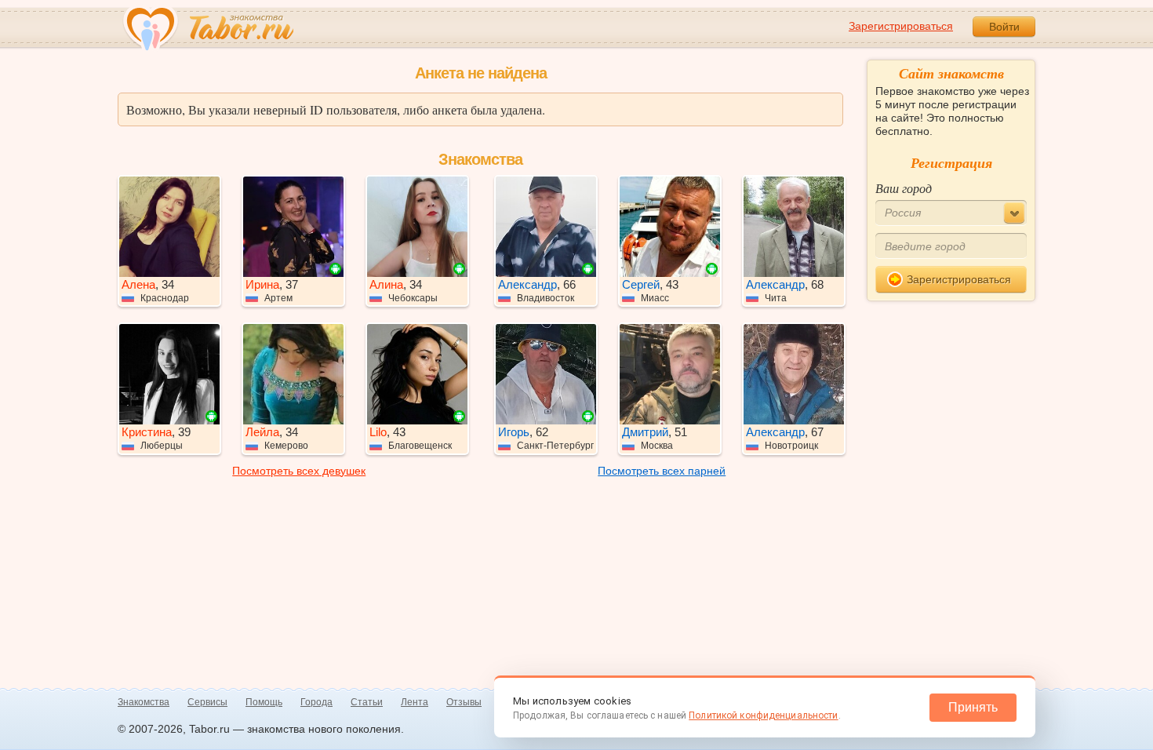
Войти (1004, 26)
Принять (973, 707)
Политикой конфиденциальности (763, 715)
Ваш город (903, 188)
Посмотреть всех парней (662, 470)
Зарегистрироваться (901, 26)
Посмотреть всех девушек (299, 470)
